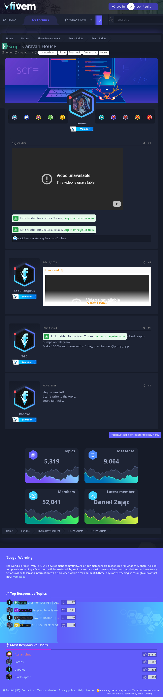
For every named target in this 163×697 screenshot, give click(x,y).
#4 (149, 385)
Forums (43, 20)
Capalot (20, 669)
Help (80, 690)
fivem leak (74, 52)
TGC (24, 356)
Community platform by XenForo (129, 690)
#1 (149, 143)
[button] (91, 20)
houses (104, 52)
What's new (77, 20)
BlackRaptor (23, 677)
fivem (62, 52)
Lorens (9, 52)
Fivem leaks (18, 576)
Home (12, 20)
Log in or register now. (79, 218)
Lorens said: (52, 270)
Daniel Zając (111, 502)
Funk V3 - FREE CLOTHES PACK (46, 625)
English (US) (12, 690)
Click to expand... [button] (97, 302)
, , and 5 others (41, 238)
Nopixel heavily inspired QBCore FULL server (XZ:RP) (61, 610)
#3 (149, 328)
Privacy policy (67, 690)
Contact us (28, 690)
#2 (149, 262)
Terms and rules (46, 690)
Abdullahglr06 (24, 291)
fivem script (90, 52)
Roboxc (24, 414)
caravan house (48, 52)
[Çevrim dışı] (70, 97)
